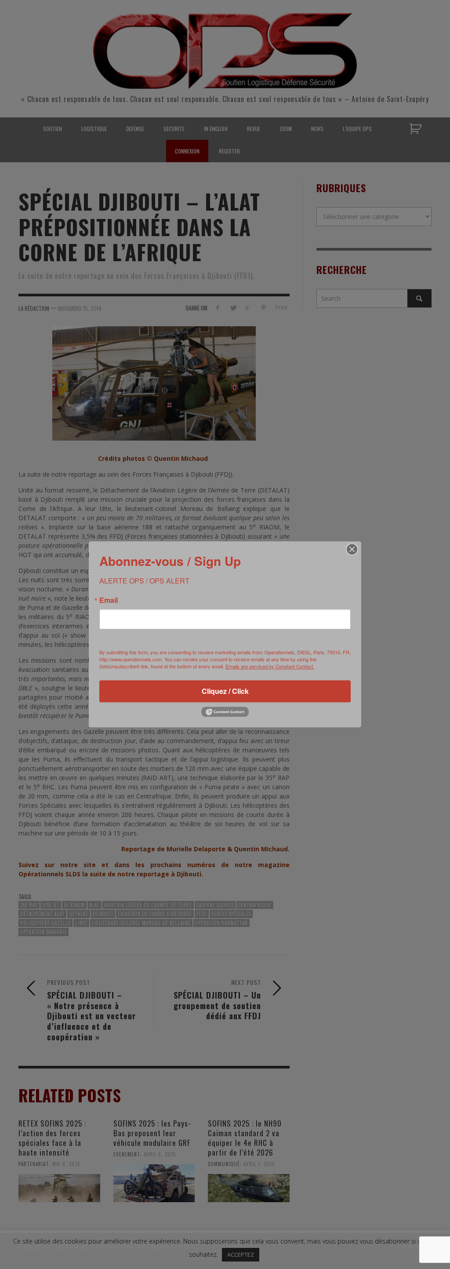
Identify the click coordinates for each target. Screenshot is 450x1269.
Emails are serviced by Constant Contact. (269, 666)
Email (108, 600)
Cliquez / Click (225, 691)
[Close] (352, 549)
